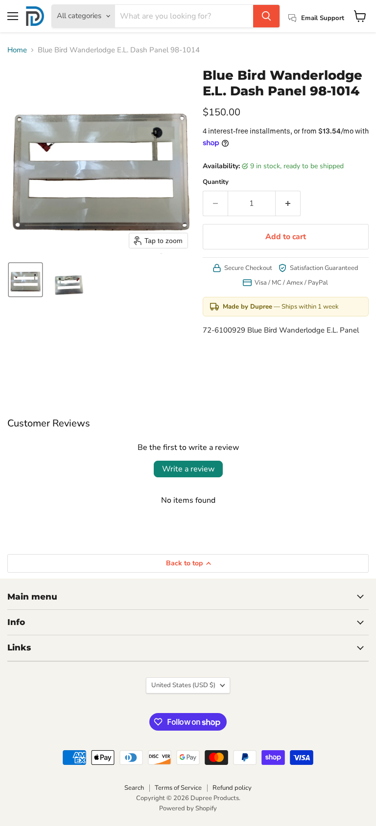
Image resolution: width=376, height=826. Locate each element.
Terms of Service (178, 787)
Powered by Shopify (188, 808)
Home (17, 50)
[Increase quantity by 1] (288, 203)
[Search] (266, 16)
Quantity (216, 182)
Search (134, 787)
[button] (25, 279)
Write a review (188, 469)
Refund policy (232, 787)
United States (183, 685)
